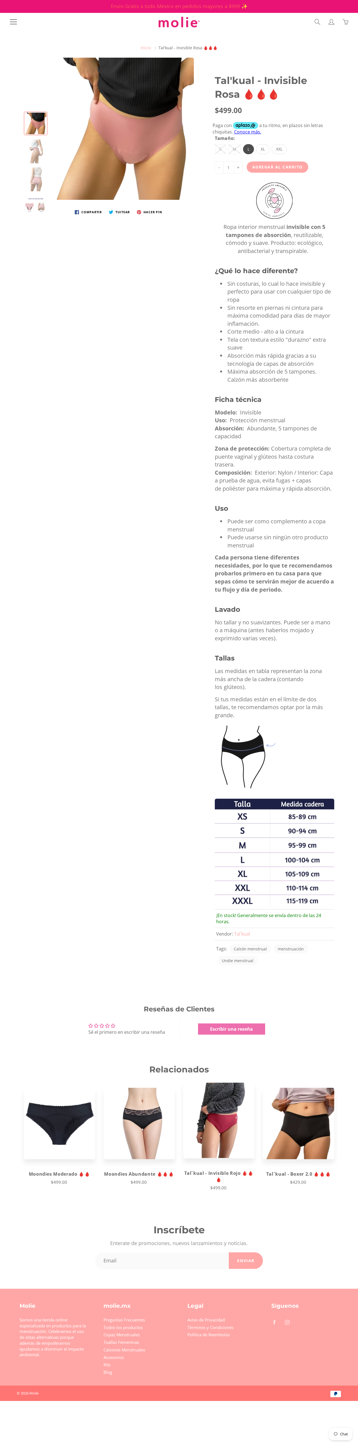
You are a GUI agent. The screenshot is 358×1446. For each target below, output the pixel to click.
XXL (279, 149)
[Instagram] (287, 1322)
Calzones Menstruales (124, 1350)
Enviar (246, 1260)
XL (263, 149)
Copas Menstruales (121, 1334)
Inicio (146, 47)
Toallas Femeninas (121, 1342)
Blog (107, 1372)
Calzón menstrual (250, 948)
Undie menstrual (237, 960)
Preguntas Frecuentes (124, 1320)
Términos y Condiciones (210, 1327)
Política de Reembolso (208, 1334)
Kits (106, 1364)
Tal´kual (242, 934)
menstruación (291, 948)
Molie (34, 1393)
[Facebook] (274, 1322)
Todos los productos (123, 1327)
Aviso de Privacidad (206, 1320)
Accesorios (113, 1357)
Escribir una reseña (231, 1029)
